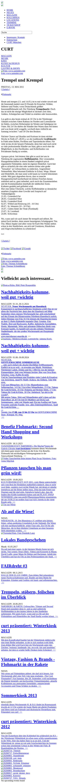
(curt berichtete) (23, 448)
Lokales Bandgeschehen (23, 539)
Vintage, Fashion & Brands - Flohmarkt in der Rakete (28, 662)
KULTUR (5, 66)
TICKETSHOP (13, 25)
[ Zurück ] (5, 89)
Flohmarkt (6, 94)
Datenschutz (12, 40)
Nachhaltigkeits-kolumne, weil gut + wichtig (25, 348)
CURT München (14, 42)
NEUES (10, 12)
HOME (10, 10)
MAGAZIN (12, 15)
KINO (4, 61)
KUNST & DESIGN (10, 63)
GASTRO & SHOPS (10, 68)
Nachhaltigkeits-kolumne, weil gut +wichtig (25, 294)
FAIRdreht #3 (14, 565)
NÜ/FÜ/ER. (29, 320)
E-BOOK (11, 27)
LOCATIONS (13, 20)
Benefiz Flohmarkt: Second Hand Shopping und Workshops (27, 431)
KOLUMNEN (13, 17)
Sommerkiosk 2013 (19, 695)
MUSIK (4, 58)
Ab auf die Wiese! (17, 511)
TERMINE (11, 22)
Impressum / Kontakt (16, 37)
